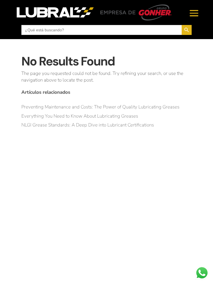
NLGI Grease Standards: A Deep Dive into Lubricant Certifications (87, 125)
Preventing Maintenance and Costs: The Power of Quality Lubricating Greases (100, 107)
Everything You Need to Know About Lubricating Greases (79, 116)
